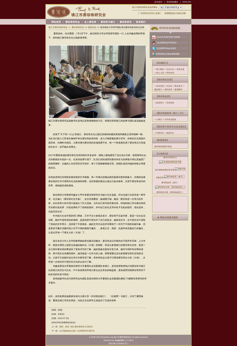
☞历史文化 (169, 69)
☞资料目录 (167, 89)
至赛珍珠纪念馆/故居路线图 (167, 54)
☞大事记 (158, 119)
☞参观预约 (177, 89)
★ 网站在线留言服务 (167, 217)
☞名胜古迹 (179, 69)
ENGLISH (187, 2)
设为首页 (158, 2)
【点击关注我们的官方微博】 (168, 37)
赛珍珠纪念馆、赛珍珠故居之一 (170, 192)
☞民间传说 (169, 73)
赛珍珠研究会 (78, 27)
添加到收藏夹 (172, 2)
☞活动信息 (159, 86)
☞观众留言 (177, 86)
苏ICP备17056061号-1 (118, 343)
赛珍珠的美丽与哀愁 (163, 146)
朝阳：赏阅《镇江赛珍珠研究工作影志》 (76, 327)
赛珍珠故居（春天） (170, 182)
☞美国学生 (169, 133)
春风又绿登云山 (170, 157)
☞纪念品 (168, 86)
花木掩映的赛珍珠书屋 (164, 170)
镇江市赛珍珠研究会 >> (60, 27)
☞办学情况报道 (169, 119)
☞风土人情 (159, 73)
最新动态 (92, 27)
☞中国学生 (159, 133)
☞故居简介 (159, 103)
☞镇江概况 (159, 69)
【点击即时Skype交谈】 (166, 48)
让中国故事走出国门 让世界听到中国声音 (77, 331)
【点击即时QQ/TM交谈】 (166, 43)
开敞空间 (160, 177)
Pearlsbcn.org (107, 337)
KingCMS (119, 340)
